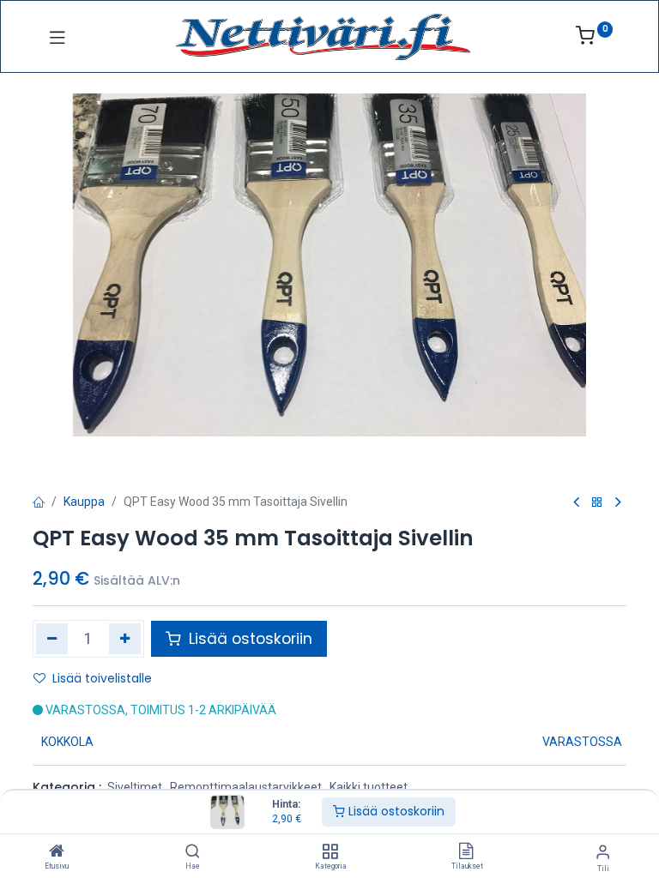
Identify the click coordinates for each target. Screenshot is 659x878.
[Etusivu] (56, 852)
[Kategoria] (330, 852)
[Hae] (192, 852)
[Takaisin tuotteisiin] (597, 503)
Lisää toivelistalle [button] (102, 678)
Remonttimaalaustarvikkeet (246, 787)
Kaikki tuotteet (369, 787)
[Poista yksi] (52, 638)
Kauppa (84, 501)
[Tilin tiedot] (603, 852)
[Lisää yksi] (125, 638)
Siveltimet (134, 787)
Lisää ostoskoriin (394, 811)
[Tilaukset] (466, 852)
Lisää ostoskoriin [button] (248, 638)
